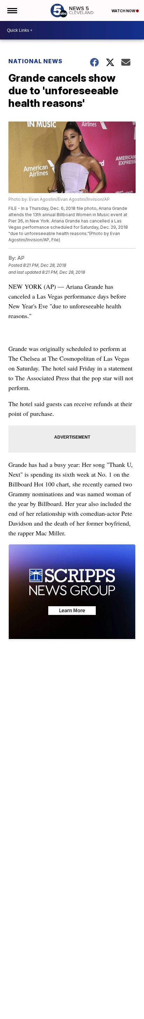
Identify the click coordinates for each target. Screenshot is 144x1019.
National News (35, 61)
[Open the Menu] (11, 10)
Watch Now (123, 11)
